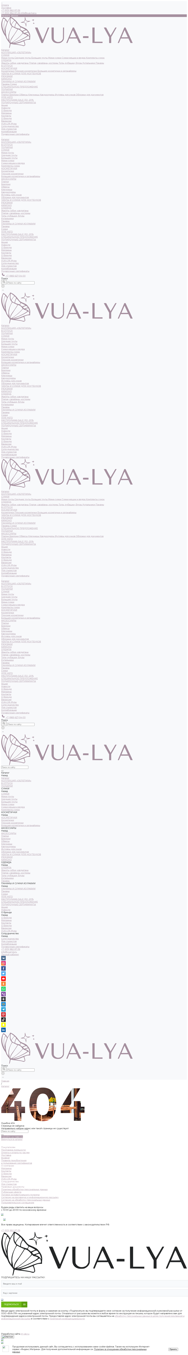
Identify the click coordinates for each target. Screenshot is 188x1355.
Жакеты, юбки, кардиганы (15, 63)
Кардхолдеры (47, 94)
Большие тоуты (39, 57)
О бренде (6, 118)
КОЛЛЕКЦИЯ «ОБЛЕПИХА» (16, 52)
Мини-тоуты (8, 57)
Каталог (5, 139)
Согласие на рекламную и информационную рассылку (30, 1197)
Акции (4, 242)
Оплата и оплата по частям (15, 1152)
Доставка (6, 7)
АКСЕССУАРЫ (8, 92)
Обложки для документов (90, 94)
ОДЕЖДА (6, 60)
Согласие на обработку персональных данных (25, 1200)
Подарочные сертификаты (15, 271)
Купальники (89, 63)
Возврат (5, 1158)
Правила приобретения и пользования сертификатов (16, 1161)
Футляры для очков (65, 94)
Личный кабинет (10, 954)
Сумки (13, 84)
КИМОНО (6, 79)
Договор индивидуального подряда (20, 1194)
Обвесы (23, 94)
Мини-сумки (55, 57)
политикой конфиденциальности (67, 1318)
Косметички (8, 71)
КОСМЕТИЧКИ (9, 68)
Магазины (6, 113)
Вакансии (6, 121)
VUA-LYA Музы (9, 123)
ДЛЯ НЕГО (7, 97)
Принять (173, 1349)
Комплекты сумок (95, 57)
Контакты (6, 115)
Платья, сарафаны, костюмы (44, 63)
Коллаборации (9, 131)
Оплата (5, 5)
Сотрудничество (10, 263)
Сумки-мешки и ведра (74, 57)
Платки (5, 94)
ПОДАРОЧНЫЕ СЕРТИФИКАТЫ (18, 102)
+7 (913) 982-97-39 (10, 949)
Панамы (100, 63)
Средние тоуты (23, 57)
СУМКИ (5, 55)
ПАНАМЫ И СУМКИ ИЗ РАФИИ (18, 81)
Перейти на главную (12, 1136)
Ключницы (34, 94)
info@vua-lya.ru (28, 13)
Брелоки (14, 94)
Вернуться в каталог (12, 1139)
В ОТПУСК (7, 65)
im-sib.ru (25, 1334)
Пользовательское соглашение (17, 1202)
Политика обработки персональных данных (24, 1189)
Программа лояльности (13, 1150)
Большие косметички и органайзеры (56, 71)
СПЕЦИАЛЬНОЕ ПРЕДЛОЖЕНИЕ (19, 86)
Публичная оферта (11, 1192)
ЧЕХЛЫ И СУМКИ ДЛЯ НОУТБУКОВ (21, 73)
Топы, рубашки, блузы (71, 63)
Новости (5, 245)
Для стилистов (9, 129)
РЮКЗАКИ (7, 76)
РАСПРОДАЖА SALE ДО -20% (17, 100)
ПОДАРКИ (7, 89)
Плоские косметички (26, 71)
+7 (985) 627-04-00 (15, 276)
